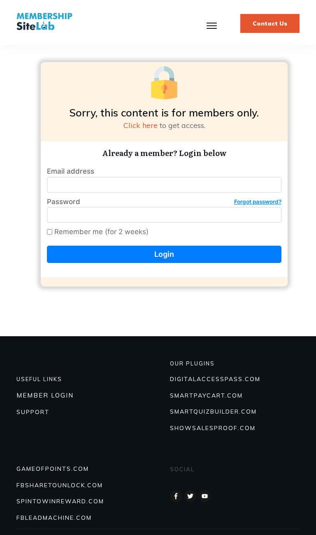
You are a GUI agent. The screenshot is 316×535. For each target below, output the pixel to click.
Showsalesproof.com (213, 428)
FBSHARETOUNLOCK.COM (59, 485)
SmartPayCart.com (206, 395)
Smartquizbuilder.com (213, 411)
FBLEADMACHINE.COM (54, 517)
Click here (140, 125)
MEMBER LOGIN (45, 395)
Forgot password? (257, 201)
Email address (70, 171)
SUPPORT (32, 412)
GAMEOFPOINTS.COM (52, 468)
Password (164, 202)
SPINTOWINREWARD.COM (60, 501)
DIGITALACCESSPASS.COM (215, 379)
